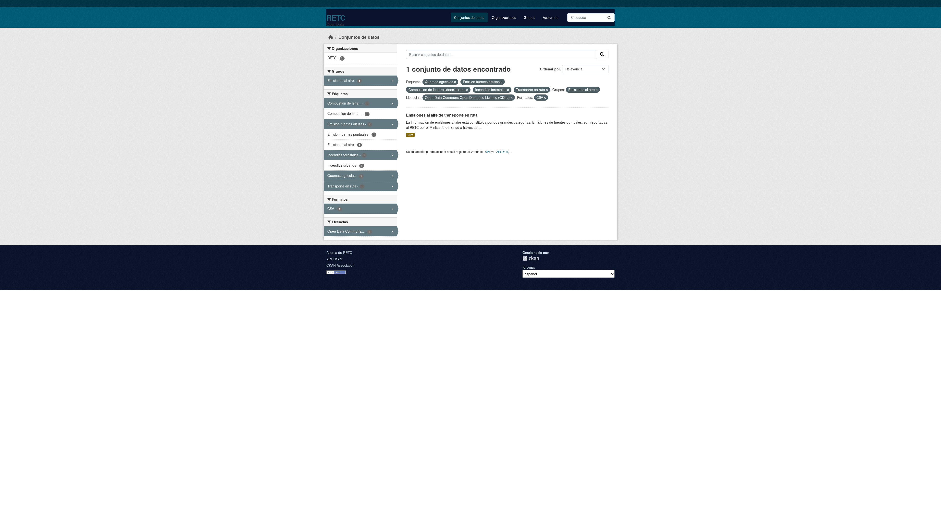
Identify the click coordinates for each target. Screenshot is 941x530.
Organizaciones (504, 17)
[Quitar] (455, 82)
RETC (335, 17)
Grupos (529, 17)
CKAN (530, 258)
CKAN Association (340, 265)
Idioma (528, 267)
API (487, 151)
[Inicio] (330, 37)
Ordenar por (550, 68)
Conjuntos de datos (469, 17)
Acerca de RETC (339, 252)
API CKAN (334, 258)
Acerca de (550, 17)
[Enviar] (609, 17)
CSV (410, 135)
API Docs (502, 151)
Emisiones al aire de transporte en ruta (442, 115)
